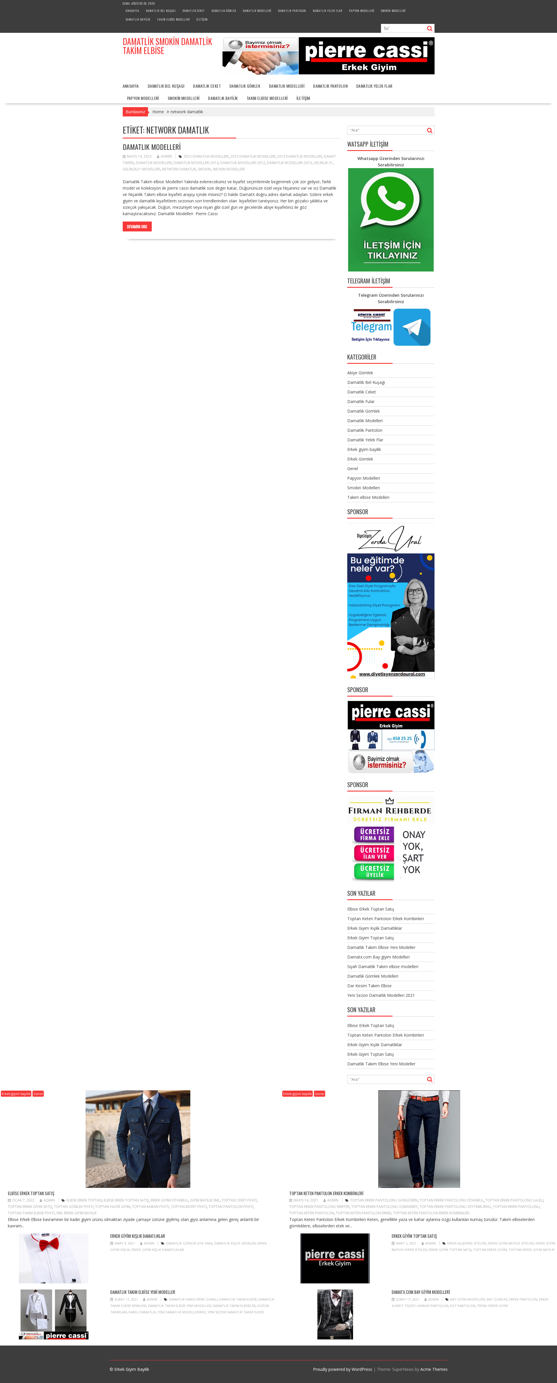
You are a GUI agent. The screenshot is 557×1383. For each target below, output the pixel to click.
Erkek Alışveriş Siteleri (466, 1243)
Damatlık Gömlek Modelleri (372, 976)
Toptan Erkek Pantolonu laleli (514, 1200)
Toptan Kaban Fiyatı (150, 1206)
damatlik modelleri (154, 162)
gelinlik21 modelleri (141, 169)
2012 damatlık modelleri (206, 156)
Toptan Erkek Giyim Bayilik (532, 1249)
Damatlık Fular (361, 401)
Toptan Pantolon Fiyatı (231, 1206)
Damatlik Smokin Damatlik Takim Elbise (167, 45)
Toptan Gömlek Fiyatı (73, 1206)
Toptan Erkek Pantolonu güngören (384, 1200)
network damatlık (179, 169)
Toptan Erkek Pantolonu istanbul (451, 1200)
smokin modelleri (229, 169)
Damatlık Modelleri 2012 (242, 162)
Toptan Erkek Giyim (490, 1249)
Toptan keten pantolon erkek (363, 1213)
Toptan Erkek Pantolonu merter (319, 1206)
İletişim (202, 19)
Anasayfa (132, 10)
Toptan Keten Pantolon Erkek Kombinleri (385, 918)
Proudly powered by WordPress (342, 1369)
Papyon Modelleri (361, 10)
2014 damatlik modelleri (299, 156)
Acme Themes (434, 1369)
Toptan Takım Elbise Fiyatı (31, 1213)
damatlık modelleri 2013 (289, 162)
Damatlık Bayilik (138, 19)
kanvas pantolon (432, 1305)
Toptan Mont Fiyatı (189, 1206)
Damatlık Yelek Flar (327, 10)
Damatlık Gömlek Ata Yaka (189, 1243)
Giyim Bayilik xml (205, 1200)
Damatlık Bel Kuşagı (161, 10)
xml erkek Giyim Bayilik (76, 1213)
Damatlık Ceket (193, 10)
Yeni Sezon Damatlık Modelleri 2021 (381, 995)
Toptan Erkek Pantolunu (516, 1206)
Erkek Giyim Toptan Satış (370, 937)
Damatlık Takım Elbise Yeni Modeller (381, 947)
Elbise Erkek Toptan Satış (370, 909)
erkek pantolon (523, 1299)
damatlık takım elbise (238, 1299)
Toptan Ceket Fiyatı (239, 1200)
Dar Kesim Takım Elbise (369, 985)
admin (166, 156)
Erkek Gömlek (360, 459)
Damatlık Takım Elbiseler (234, 1305)
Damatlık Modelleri (257, 10)
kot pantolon (462, 1305)
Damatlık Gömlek (223, 10)
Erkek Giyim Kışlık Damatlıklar (374, 928)
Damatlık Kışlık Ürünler (235, 1243)
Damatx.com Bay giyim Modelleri (378, 957)
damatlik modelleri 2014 (195, 162)
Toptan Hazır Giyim (112, 1206)
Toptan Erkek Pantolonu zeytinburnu (455, 1206)
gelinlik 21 (323, 162)
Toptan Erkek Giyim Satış (30, 1206)
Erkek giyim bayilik (364, 449)
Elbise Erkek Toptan (84, 1200)
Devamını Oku (137, 226)
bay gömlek (497, 1299)
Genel (352, 468)
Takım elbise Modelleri (173, 19)
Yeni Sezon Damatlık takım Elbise (235, 1312)
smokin (204, 169)
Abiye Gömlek (360, 372)
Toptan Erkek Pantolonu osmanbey (384, 1206)
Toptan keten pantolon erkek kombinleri (431, 1213)
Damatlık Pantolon (292, 10)
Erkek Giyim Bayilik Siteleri (511, 1243)
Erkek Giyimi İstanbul (169, 1200)
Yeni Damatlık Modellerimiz (182, 1312)
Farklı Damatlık (142, 1312)
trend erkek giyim (492, 1305)
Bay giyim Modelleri (467, 1299)
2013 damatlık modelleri (252, 156)
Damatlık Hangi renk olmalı (193, 1299)
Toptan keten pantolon (311, 1213)
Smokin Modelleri (393, 10)
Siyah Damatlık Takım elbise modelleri (382, 966)
